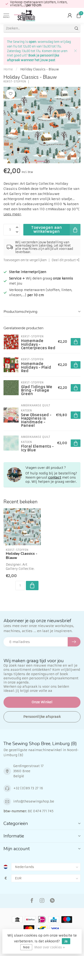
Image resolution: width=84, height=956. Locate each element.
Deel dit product (64, 260)
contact (54, 477)
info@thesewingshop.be (33, 801)
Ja (66, 941)
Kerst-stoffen (15, 81)
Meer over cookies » (49, 947)
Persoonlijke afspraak (42, 717)
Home (8, 69)
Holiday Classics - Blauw (39, 69)
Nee (26, 947)
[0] (78, 15)
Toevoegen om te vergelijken (25, 260)
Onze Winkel (42, 702)
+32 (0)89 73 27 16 (28, 788)
